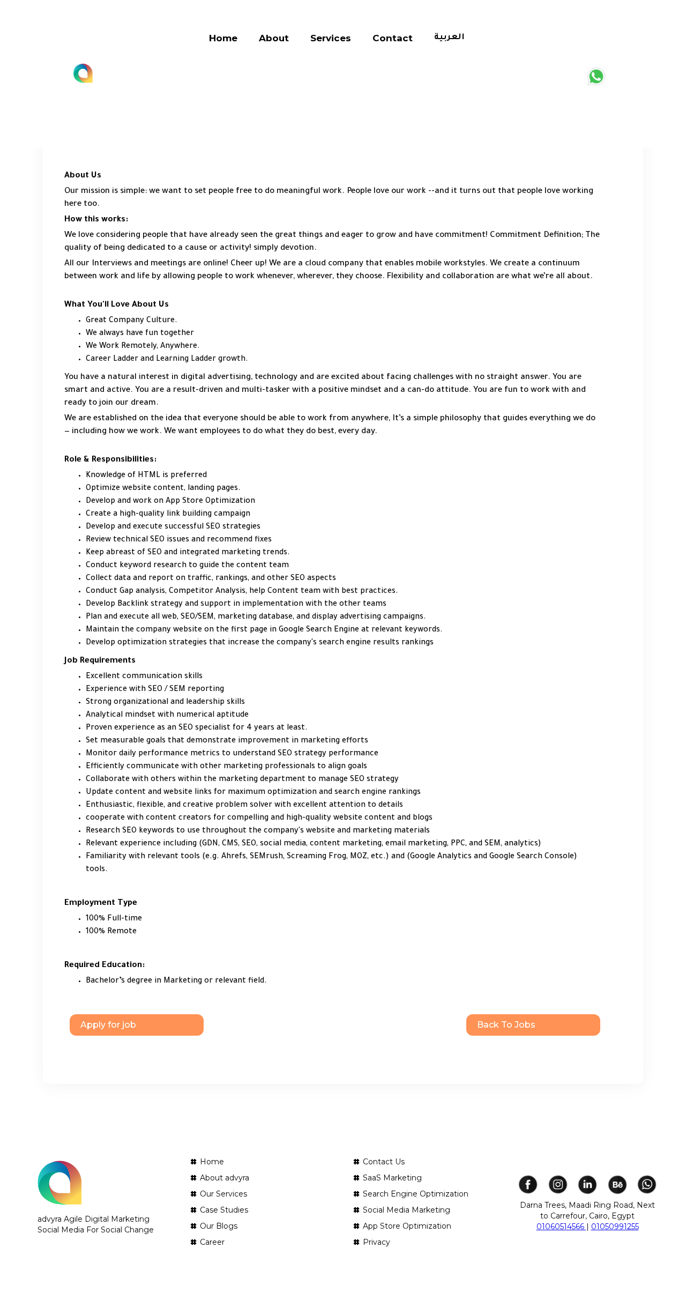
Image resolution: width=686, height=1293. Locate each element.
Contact (392, 38)
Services (330, 38)
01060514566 (561, 1226)
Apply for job (108, 1025)
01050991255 (615, 1226)
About (274, 38)
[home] (83, 74)
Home (223, 38)
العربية (449, 37)
